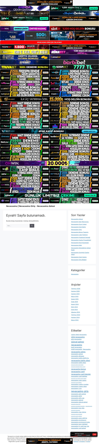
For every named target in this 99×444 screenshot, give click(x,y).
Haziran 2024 (75, 317)
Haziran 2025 (75, 294)
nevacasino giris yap (77, 398)
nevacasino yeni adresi (78, 428)
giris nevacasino (76, 339)
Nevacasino (74, 274)
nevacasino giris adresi (78, 394)
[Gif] (49, 99)
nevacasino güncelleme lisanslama (78, 406)
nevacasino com (76, 388)
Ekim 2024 (74, 307)
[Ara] (32, 226)
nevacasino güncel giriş (75, 404)
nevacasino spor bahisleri (79, 424)
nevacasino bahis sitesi (80, 360)
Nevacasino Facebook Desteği (80, 237)
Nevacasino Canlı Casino (79, 257)
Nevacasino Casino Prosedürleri (81, 240)
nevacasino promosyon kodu (80, 422)
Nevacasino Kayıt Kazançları (80, 242)
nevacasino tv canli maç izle (80, 426)
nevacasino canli (78, 371)
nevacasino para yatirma (79, 418)
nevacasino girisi (76, 396)
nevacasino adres (78, 352)
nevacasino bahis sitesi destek (77, 364)
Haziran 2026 (75, 291)
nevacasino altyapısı (77, 356)
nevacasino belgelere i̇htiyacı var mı (78, 366)
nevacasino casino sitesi (79, 386)
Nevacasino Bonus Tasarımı (79, 232)
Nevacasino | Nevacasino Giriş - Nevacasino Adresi (30, 206)
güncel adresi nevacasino (77, 343)
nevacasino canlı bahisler (79, 376)
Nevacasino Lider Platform (79, 235)
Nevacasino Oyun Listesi (78, 224)
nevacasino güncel (77, 400)
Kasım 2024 (75, 304)
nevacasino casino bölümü (76, 382)
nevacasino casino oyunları (79, 384)
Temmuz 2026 (75, 288)
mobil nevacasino (76, 349)
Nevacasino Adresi (77, 219)
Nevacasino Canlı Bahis (78, 227)
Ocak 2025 (74, 302)
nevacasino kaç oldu (77, 408)
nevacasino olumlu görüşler (76, 416)
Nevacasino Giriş (76, 229)
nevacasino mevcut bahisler (76, 414)
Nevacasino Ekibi (76, 245)
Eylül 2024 (74, 309)
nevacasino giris (79, 391)
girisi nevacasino (78, 337)
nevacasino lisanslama (75, 410)
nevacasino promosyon (78, 420)
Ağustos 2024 (75, 312)
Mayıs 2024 (74, 320)
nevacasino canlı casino (78, 380)
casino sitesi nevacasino (79, 334)
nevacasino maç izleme (78, 412)
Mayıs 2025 (74, 296)
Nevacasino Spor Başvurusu (80, 222)
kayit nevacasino (76, 347)
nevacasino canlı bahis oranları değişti (78, 378)
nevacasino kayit (88, 406)
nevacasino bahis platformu (80, 358)
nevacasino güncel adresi (79, 402)
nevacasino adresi (77, 354)
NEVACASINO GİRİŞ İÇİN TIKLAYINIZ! (49, 42)
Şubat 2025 (74, 299)
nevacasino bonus (78, 369)
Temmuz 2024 (75, 315)
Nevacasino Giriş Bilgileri (78, 260)
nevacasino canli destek (81, 374)
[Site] (24, 72)
